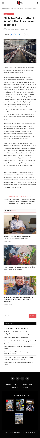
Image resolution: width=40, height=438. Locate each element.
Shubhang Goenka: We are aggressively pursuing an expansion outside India (17, 238)
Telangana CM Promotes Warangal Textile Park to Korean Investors (28, 201)
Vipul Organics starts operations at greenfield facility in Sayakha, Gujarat (19, 268)
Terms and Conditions (20, 387)
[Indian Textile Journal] (20, 3)
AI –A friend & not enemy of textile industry (17, 328)
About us (8, 384)
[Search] (37, 3)
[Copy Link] (27, 34)
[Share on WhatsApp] (23, 34)
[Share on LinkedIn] (19, 34)
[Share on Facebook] (11, 34)
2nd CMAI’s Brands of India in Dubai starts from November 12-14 (11, 201)
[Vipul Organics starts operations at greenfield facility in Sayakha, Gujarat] (20, 255)
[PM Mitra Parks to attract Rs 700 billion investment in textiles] (20, 62)
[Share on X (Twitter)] (15, 34)
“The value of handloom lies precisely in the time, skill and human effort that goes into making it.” (18, 299)
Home (3, 8)
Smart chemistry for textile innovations (16, 337)
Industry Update (8, 14)
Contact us (17, 384)
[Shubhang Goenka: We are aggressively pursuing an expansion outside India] (20, 224)
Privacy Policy (28, 384)
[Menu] (3, 3)
